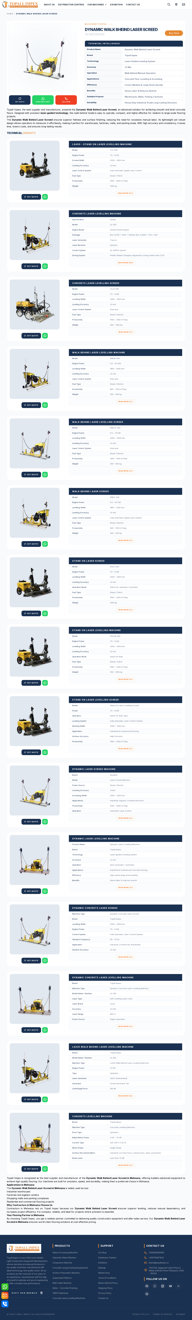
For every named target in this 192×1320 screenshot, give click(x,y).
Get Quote (32, 197)
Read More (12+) (125, 193)
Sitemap (102, 1268)
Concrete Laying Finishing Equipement (70, 1268)
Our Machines (95, 4)
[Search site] (169, 4)
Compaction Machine (62, 1262)
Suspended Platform (62, 1278)
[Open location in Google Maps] (176, 4)
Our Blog (102, 1252)
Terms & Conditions (107, 1278)
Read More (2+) (125, 332)
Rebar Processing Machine (65, 1252)
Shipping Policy (105, 1288)
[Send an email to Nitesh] (183, 4)
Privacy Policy (104, 1293)
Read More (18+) (125, 263)
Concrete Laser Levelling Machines (69, 1298)
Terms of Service (162, 1314)
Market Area (104, 1273)
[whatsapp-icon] (4, 1286)
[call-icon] (4, 1303)
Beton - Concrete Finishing (65, 1288)
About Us (49, 4)
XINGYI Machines (60, 1293)
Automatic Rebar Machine (64, 1257)
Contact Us (133, 4)
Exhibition (116, 4)
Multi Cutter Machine (62, 1283)
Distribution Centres (71, 4)
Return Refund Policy (108, 1283)
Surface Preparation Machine (66, 1273)
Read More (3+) (125, 1026)
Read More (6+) (125, 1096)
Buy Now (174, 33)
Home (10, 14)
